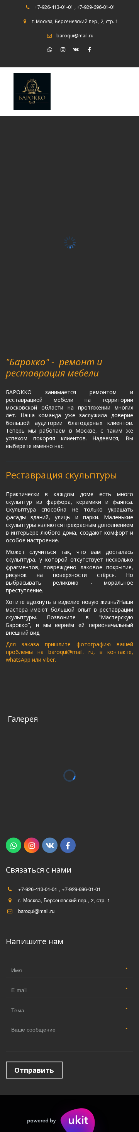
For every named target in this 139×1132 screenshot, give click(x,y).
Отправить (34, 1070)
